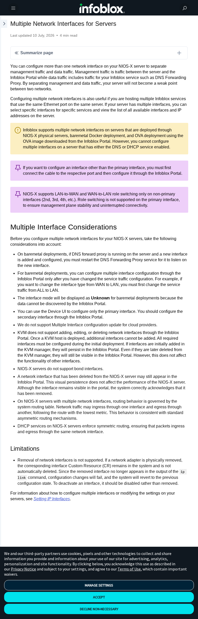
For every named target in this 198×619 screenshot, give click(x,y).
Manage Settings (99, 585)
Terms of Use (129, 569)
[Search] (184, 8)
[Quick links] (102, 8)
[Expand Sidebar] (3, 282)
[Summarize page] (179, 53)
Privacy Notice (23, 569)
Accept (99, 597)
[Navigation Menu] (13, 8)
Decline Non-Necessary (99, 609)
